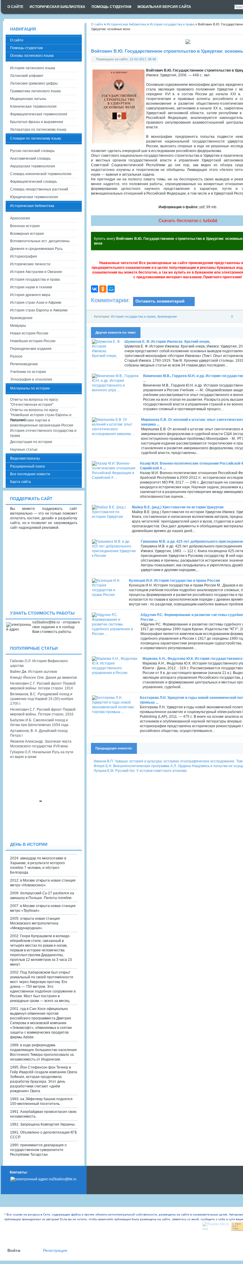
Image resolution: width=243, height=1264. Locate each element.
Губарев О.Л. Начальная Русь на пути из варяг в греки (41, 754)
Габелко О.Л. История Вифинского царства (39, 663)
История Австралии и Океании (36, 272)
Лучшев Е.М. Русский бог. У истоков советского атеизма (140, 771)
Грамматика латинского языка (35, 91)
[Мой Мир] (111, 288)
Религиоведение (24, 364)
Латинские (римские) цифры (34, 83)
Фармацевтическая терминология (38, 114)
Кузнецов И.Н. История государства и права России (174, 580)
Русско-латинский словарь (32, 151)
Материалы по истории (30, 388)
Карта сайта (20, 482)
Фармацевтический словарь (33, 182)
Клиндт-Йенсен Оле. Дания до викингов (43, 677)
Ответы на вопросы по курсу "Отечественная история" (34, 402)
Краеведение (167, 316)
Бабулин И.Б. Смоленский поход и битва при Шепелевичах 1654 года (39, 722)
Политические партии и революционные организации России (41, 422)
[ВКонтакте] (94, 288)
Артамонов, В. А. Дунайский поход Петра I (39, 733)
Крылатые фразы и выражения (36, 122)
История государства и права (133, 316)
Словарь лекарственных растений (39, 189)
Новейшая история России (32, 341)
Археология (20, 218)
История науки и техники (31, 287)
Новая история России (29, 333)
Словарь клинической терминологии (40, 174)
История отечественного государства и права (43, 433)
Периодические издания (31, 349)
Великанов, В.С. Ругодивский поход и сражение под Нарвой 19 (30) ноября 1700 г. (41, 699)
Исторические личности (30, 264)
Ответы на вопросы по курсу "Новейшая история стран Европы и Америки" (40, 413)
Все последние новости (30, 474)
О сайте (16, 40)
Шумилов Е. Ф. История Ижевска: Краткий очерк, (167, 342)
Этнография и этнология (31, 379)
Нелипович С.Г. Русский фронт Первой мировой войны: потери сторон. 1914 (43, 685)
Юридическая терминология (34, 197)
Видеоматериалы (25, 458)
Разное (16, 356)
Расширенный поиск (27, 466)
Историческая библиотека (32, 206)
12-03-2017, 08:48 (143, 59)
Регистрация (55, 1250)
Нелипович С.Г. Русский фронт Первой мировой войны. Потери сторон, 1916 (43, 711)
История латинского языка (32, 68)
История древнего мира (30, 295)
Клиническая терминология (33, 106)
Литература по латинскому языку (38, 129)
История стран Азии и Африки (35, 302)
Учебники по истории (28, 372)
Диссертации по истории (31, 442)
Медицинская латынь (28, 99)
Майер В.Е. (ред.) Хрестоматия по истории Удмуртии (177, 507)
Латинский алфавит (27, 76)
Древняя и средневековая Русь (36, 249)
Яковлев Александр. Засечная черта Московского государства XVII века (40, 743)
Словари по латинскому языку (35, 138)
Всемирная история (27, 234)
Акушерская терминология (32, 166)
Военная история (25, 226)
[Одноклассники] (102, 288)
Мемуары (18, 326)
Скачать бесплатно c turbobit (188, 220)
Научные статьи (23, 449)
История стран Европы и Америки (39, 310)
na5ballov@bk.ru (62, 1179)
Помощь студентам (26, 48)
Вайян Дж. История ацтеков (33, 672)
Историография (23, 256)
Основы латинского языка (32, 56)
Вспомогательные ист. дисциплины (40, 241)
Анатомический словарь (30, 158)
